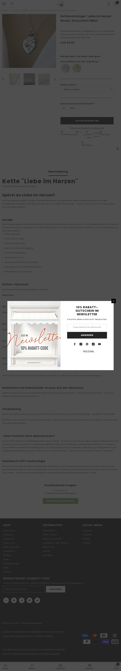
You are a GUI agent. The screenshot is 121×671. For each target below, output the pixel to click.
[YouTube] (99, 344)
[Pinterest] (87, 344)
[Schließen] (113, 301)
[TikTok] (93, 344)
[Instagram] (81, 344)
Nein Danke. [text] (88, 351)
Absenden (87, 335)
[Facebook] (75, 344)
